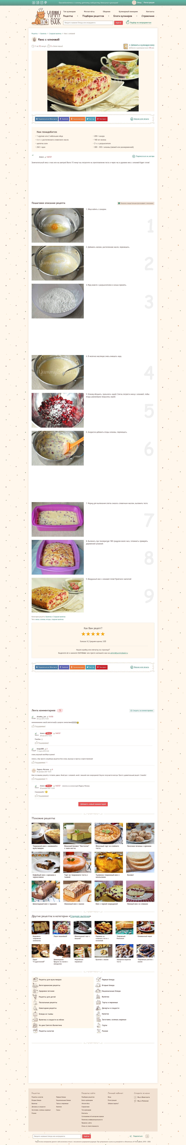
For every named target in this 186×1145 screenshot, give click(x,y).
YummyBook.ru (46, 17)
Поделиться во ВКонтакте (47, 119)
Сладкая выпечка (59, 617)
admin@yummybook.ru (119, 653)
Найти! (118, 23)
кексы (37, 619)
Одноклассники (78, 119)
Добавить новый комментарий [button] (93, 804)
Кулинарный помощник (128, 12)
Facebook (65, 119)
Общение (106, 12)
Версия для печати (141, 119)
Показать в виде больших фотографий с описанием (137, 203)
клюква (42, 619)
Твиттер (91, 119)
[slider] (93, 634)
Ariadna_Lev (41, 717)
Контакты (150, 12)
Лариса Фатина (43, 769)
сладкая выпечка (57, 619)
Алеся (41, 157)
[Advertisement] (93, 182)
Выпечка (48, 617)
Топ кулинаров (69, 12)
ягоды (48, 619)
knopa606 (40, 749)
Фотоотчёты (89, 12)
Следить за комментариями (143, 711)
